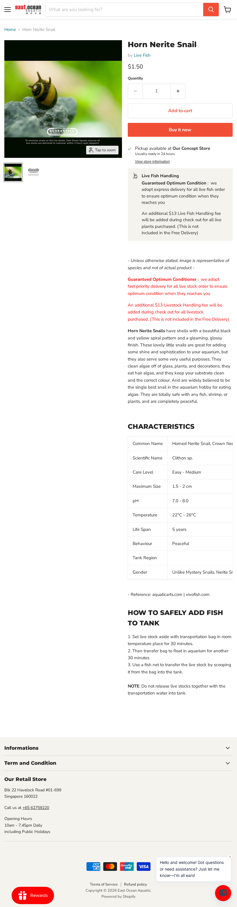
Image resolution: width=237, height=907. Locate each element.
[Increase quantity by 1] (178, 91)
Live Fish (142, 55)
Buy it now (180, 130)
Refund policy (135, 884)
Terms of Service (104, 884)
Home (10, 29)
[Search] (211, 9)
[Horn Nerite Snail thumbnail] (13, 172)
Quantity (135, 78)
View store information (152, 162)
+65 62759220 (36, 807)
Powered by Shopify (118, 896)
